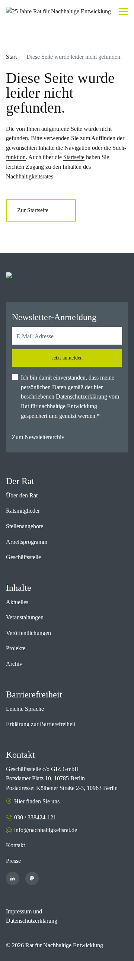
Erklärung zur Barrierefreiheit (40, 724)
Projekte (15, 648)
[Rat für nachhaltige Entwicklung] (58, 11)
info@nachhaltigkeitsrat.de (45, 830)
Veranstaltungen (25, 617)
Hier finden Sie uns (37, 801)
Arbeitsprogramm (26, 542)
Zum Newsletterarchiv (38, 437)
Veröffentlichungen (28, 633)
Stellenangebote (24, 526)
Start (11, 57)
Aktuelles (17, 602)
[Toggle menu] (123, 11)
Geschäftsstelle (23, 557)
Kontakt (15, 845)
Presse (13, 861)
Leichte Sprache (25, 709)
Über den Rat (22, 495)
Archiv (14, 664)
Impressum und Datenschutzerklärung (31, 916)
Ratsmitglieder (23, 510)
